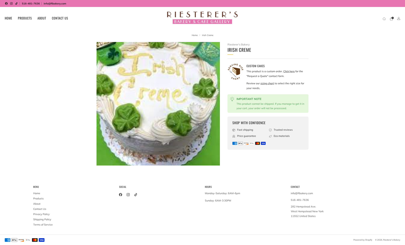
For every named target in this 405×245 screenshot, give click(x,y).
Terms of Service (43, 224)
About (41, 18)
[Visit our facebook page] (6, 3)
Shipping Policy (42, 219)
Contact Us (60, 18)
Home (8, 18)
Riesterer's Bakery (238, 44)
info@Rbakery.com (55, 3)
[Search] (384, 18)
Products (25, 18)
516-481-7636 (31, 3)
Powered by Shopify (362, 240)
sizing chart (267, 83)
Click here (289, 71)
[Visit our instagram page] (11, 3)
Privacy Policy (41, 214)
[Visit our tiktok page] (16, 3)
